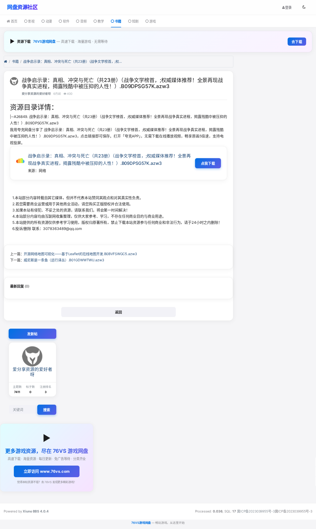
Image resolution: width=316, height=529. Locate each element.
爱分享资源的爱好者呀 (36, 93)
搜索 (46, 410)
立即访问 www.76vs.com (47, 471)
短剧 (135, 21)
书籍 (118, 21)
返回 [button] (118, 312)
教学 (101, 21)
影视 (31, 21)
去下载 (297, 41)
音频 (83, 21)
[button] (303, 7)
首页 (14, 21)
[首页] (5, 61)
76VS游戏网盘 (44, 41)
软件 (66, 21)
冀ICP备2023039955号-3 (256, 511)
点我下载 (208, 163)
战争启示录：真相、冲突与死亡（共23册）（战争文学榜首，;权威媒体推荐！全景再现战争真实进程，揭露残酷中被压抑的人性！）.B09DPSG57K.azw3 (72, 61)
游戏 (152, 21)
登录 (288, 7)
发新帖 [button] (32, 334)
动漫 (49, 21)
